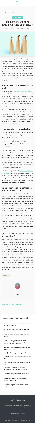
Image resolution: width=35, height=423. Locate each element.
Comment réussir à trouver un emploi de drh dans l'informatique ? (16, 324)
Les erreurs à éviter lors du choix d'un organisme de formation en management (15, 368)
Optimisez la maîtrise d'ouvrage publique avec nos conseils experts (17, 348)
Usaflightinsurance (17, 400)
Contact (23, 413)
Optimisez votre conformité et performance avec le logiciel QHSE (17, 385)
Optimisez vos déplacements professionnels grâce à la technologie (16, 374)
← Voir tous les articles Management (12, 304)
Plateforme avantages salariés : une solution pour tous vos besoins (16, 330)
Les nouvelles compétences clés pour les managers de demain (15, 379)
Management (10, 12)
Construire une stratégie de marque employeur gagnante (17, 363)
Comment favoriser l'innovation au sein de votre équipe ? (17, 335)
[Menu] (17, 5)
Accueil (4, 12)
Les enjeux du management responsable (15, 353)
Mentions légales (14, 413)
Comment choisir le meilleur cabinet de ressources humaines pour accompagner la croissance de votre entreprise (16, 342)
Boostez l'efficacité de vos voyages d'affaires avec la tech (17, 357)
